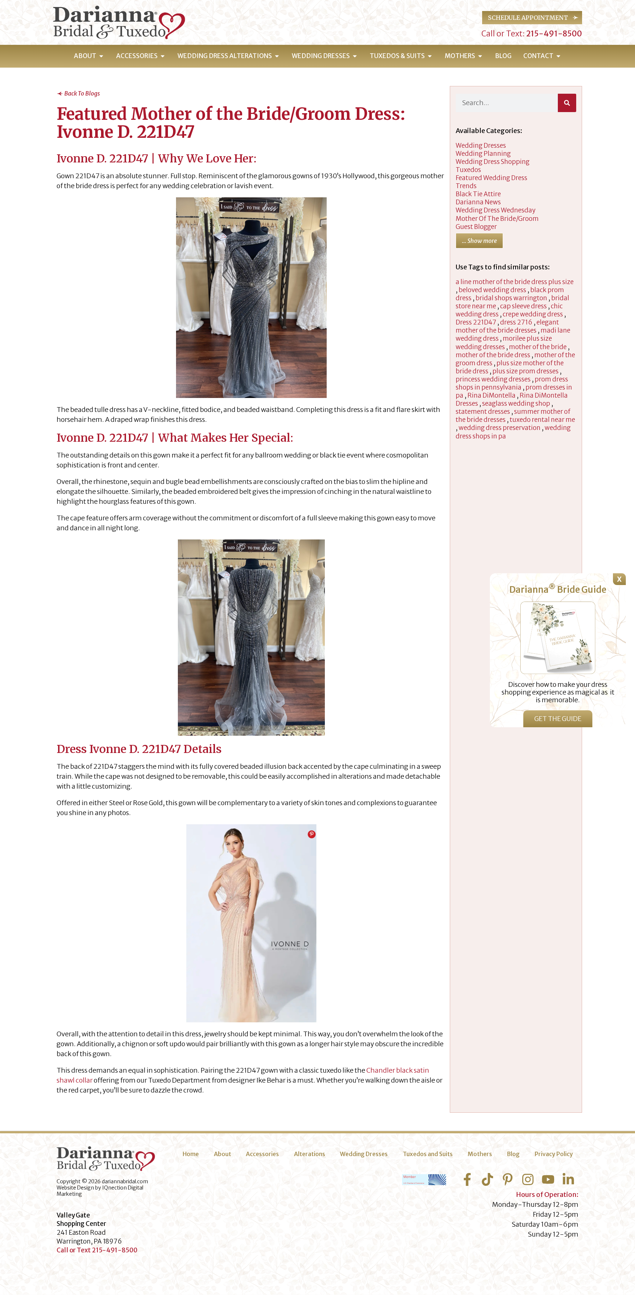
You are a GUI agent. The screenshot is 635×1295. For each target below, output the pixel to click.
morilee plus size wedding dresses (504, 342)
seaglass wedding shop (516, 403)
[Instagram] (527, 1179)
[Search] (567, 103)
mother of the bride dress (493, 355)
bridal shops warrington (511, 298)
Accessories (262, 1154)
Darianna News (478, 202)
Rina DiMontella (491, 395)
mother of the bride (538, 347)
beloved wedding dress (492, 290)
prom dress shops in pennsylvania (512, 383)
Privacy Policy (554, 1154)
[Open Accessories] (162, 56)
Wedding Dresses (364, 1154)
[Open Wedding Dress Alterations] (277, 56)
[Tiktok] (487, 1179)
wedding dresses (481, 145)
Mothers (480, 1154)
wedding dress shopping (493, 162)
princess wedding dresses (493, 379)
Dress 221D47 (476, 322)
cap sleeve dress (523, 306)
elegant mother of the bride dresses (507, 326)
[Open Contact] (558, 56)
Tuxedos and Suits (428, 1154)
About (222, 1154)
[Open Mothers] (480, 56)
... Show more (479, 240)
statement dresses (483, 412)
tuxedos (468, 170)
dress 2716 (516, 322)
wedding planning (483, 154)
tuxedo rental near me (542, 420)
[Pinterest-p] (507, 1179)
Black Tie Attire (478, 194)
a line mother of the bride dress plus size (515, 282)
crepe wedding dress (533, 314)
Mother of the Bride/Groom (497, 219)
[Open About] (101, 56)
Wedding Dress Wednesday (495, 210)
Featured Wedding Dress (491, 178)
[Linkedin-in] (568, 1179)
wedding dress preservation (500, 428)
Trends (466, 186)
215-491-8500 (553, 34)
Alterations (309, 1154)
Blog (513, 1154)
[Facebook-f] (467, 1179)
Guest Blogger (476, 227)
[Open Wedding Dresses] (355, 56)
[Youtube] (548, 1179)
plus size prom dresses (525, 371)
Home (191, 1154)
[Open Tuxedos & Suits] (430, 56)
